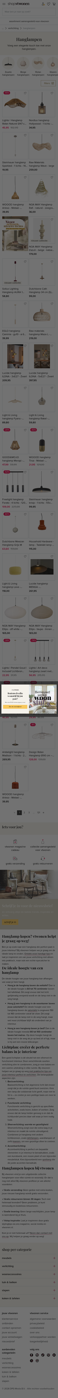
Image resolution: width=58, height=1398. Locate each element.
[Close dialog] (54, 686)
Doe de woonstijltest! (15, 707)
